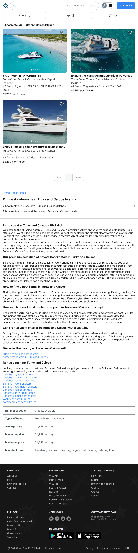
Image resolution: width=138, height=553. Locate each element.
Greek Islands (14, 533)
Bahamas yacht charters (17, 383)
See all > (96, 495)
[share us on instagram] (63, 518)
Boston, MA (13, 525)
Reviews (54, 491)
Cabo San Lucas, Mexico (20, 521)
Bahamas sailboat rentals (17, 389)
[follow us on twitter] (51, 518)
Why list (53, 483)
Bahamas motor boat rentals (19, 395)
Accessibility (124, 548)
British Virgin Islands (102, 483)
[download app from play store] (61, 536)
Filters (22, 15)
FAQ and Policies (16, 483)
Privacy (89, 548)
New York (96, 475)
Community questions (61, 499)
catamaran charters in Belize (19, 401)
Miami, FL (12, 529)
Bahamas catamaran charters (20, 386)
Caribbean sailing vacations (19, 380)
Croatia (95, 487)
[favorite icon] (61, 32)
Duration (79, 5)
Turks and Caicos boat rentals (20, 353)
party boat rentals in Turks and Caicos (25, 356)
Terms (100, 548)
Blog (9, 479)
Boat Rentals (56, 479)
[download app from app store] (88, 536)
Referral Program (58, 503)
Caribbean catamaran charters (21, 377)
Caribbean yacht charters (18, 374)
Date (67, 5)
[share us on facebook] (57, 518)
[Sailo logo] (12, 548)
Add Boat (126, 5)
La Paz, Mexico (15, 517)
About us (12, 475)
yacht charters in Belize (16, 398)
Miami (94, 479)
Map (67, 15)
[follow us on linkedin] (68, 518)
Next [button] (78, 177)
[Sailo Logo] (5, 5)
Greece (95, 491)
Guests (92, 5)
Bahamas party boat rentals (19, 392)
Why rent (54, 475)
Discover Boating (58, 495)
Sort (115, 15)
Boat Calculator (57, 487)
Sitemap (110, 548)
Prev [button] (59, 177)
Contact (11, 487)
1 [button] (69, 177)
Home (6, 192)
